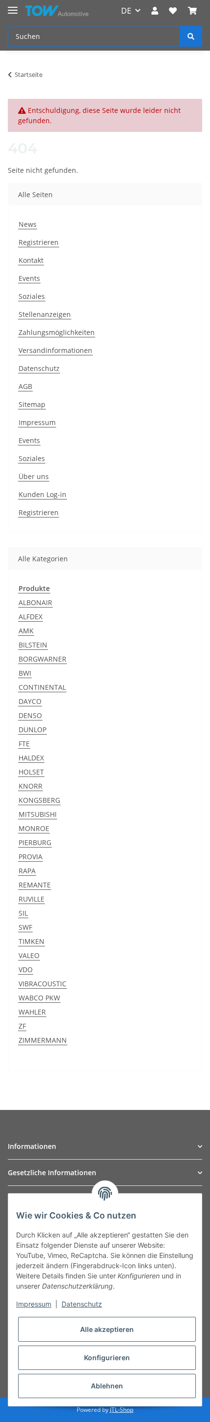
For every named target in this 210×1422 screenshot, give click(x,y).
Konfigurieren (107, 1357)
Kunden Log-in (42, 494)
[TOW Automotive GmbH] (56, 11)
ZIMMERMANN (43, 1040)
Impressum (37, 422)
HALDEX (31, 757)
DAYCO (30, 701)
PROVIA (30, 856)
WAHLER (32, 1011)
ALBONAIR (35, 602)
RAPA (27, 870)
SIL (23, 913)
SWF (25, 927)
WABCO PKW (39, 997)
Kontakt (31, 260)
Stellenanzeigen (45, 314)
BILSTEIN (33, 644)
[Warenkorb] (192, 10)
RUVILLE (31, 899)
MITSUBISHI (38, 814)
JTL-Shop (121, 1409)
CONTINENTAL (42, 687)
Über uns (34, 476)
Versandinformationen (55, 350)
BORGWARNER (42, 659)
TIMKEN (31, 941)
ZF (22, 1026)
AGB (25, 386)
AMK (26, 630)
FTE (24, 743)
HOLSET (31, 771)
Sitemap (32, 404)
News (28, 224)
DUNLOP (32, 729)
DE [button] (126, 10)
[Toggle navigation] (13, 6)
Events (29, 278)
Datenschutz (39, 368)
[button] (155, 10)
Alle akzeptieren (107, 1329)
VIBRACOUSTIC (42, 983)
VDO (26, 969)
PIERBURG (35, 842)
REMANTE (35, 884)
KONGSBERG (39, 800)
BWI (25, 673)
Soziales (32, 296)
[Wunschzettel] (173, 10)
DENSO (30, 715)
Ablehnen (107, 1386)
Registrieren (39, 242)
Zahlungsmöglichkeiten (57, 332)
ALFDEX (30, 616)
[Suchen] (191, 36)
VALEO (29, 955)
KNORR (30, 786)
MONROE (34, 828)
